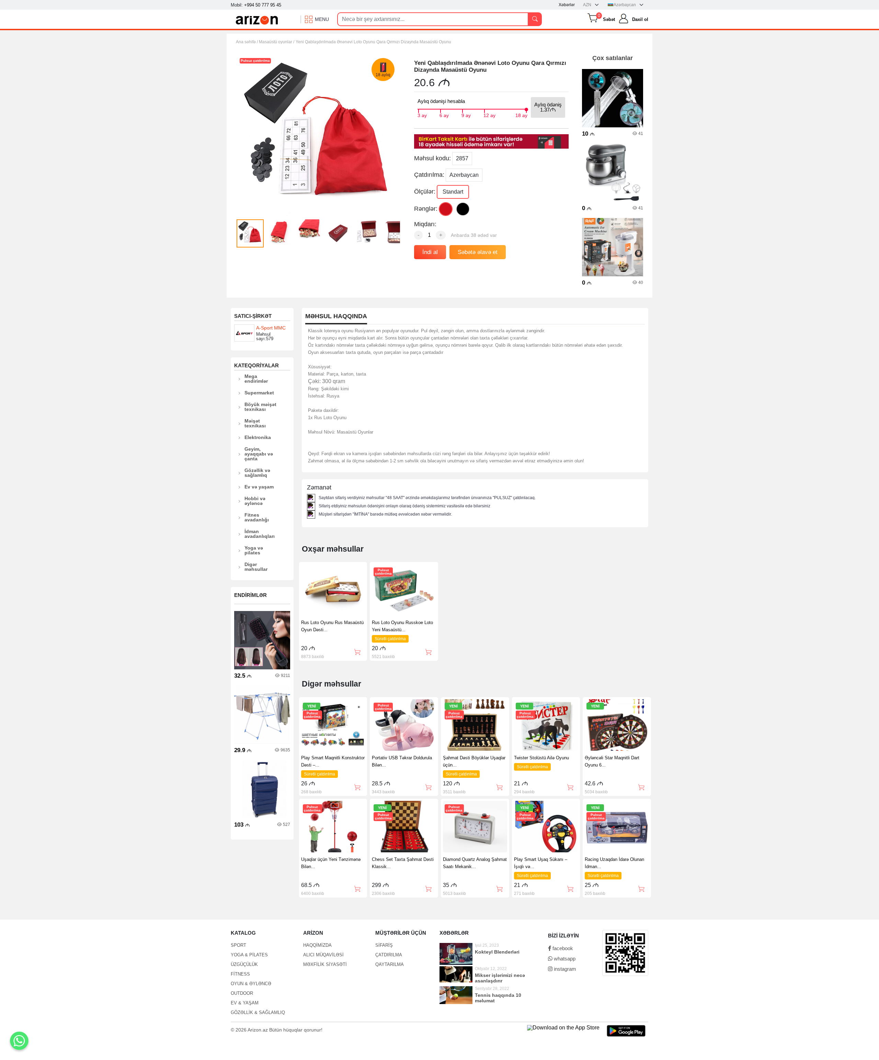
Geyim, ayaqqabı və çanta (258, 453)
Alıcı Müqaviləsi (323, 955)
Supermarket (259, 392)
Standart (453, 192)
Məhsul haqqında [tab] (336, 316)
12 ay (489, 114)
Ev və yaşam (259, 486)
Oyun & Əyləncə (251, 983)
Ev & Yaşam (245, 1003)
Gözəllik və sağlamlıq (257, 473)
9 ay (466, 114)
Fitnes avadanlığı (256, 517)
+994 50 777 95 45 (262, 5)
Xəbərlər (567, 4)
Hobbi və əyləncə (254, 501)
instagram (564, 968)
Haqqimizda (317, 945)
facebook (562, 948)
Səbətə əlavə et (478, 252)
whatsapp (563, 958)
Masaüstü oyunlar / (276, 41)
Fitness (240, 974)
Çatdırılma (388, 955)
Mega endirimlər (256, 378)
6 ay (444, 114)
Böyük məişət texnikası (260, 407)
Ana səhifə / (247, 41)
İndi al (430, 252)
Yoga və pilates (253, 550)
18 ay (521, 114)
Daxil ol (640, 19)
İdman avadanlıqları (259, 534)
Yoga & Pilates (249, 955)
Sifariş (384, 945)
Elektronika (257, 437)
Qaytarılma (389, 964)
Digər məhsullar (255, 567)
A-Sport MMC (271, 327)
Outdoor (242, 993)
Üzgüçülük (244, 964)
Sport (238, 945)
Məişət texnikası (255, 423)
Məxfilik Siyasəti (325, 964)
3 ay (422, 114)
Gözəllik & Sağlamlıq (258, 1012)
